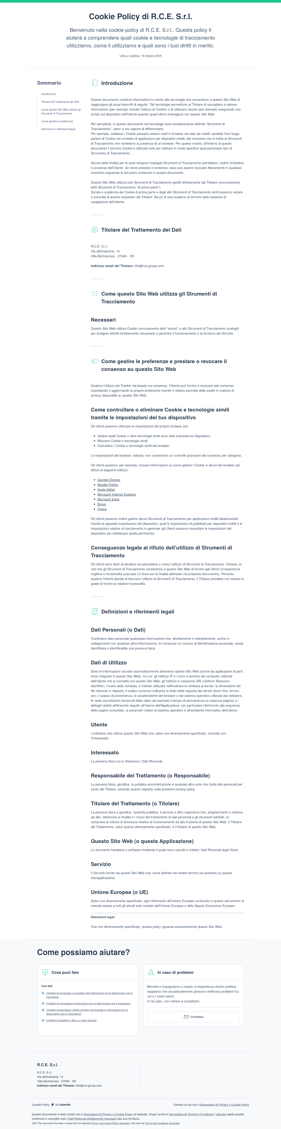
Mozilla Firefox (107, 484)
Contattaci (197, 1017)
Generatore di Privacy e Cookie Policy (224, 1104)
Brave (101, 504)
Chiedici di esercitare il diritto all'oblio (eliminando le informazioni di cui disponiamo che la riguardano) (87, 1012)
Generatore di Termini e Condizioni (191, 1114)
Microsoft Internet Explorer (116, 494)
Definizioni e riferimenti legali (58, 129)
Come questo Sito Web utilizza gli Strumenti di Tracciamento (61, 111)
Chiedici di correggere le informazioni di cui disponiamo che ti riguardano (88, 1003)
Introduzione (48, 94)
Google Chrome (108, 479)
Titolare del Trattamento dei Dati (60, 102)
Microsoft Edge (108, 499)
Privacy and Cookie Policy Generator (110, 1123)
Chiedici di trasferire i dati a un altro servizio (71, 1020)
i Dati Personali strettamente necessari (92, 1118)
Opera (102, 508)
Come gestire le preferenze (57, 121)
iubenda (220, 1114)
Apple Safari (106, 489)
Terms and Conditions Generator (162, 1123)
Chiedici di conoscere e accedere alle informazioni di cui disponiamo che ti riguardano (89, 995)
